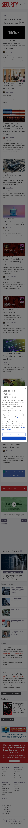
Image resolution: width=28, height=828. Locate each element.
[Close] (25, 388)
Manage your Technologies (14, 434)
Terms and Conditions (14, 418)
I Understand (14, 438)
